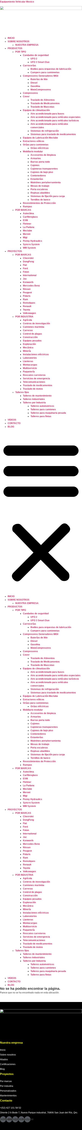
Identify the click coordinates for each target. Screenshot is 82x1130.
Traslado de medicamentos (37, 385)
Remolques (29, 303)
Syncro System (31, 244)
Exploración (29, 344)
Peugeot (27, 292)
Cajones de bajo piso (42, 172)
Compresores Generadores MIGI (40, 76)
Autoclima (28, 213)
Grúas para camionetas (35, 144)
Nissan (27, 289)
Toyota (26, 309)
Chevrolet (28, 258)
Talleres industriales (34, 399)
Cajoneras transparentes (44, 168)
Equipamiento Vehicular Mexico (17, 1)
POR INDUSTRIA (24, 316)
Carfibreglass (30, 217)
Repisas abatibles (40, 192)
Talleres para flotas (41, 416)
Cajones (35, 165)
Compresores (30, 93)
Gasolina (35, 86)
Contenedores (38, 175)
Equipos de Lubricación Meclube (40, 137)
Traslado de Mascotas (42, 106)
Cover (26, 96)
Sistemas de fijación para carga (48, 196)
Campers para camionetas (45, 72)
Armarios (36, 158)
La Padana (28, 227)
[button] (41, 511)
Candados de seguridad (36, 55)
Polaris (27, 296)
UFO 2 (34, 58)
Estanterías (37, 179)
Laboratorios (30, 358)
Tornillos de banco (40, 199)
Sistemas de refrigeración (45, 131)
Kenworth (28, 282)
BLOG (11, 426)
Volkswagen (29, 313)
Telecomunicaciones (34, 382)
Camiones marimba (33, 327)
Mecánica (28, 347)
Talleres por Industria (34, 402)
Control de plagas (32, 333)
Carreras (28, 330)
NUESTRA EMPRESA (27, 45)
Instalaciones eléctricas (36, 354)
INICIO (11, 38)
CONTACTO (14, 423)
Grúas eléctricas (40, 148)
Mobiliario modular (33, 151)
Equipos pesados (32, 340)
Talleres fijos (22, 392)
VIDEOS (12, 419)
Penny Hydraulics (32, 241)
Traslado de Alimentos (43, 100)
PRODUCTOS (15, 48)
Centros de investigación (36, 323)
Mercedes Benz (31, 285)
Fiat (25, 265)
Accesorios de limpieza (43, 155)
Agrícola (27, 320)
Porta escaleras (39, 189)
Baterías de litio (39, 79)
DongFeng (28, 261)
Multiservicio (30, 368)
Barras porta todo (40, 162)
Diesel (34, 82)
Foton (26, 272)
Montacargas (30, 364)
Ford (25, 268)
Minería (27, 351)
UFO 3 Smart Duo (40, 62)
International (29, 275)
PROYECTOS (15, 251)
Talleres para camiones (43, 409)
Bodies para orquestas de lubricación (51, 69)
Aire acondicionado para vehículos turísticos (55, 120)
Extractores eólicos (33, 141)
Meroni (26, 234)
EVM (25, 220)
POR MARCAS (23, 210)
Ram (25, 299)
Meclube (27, 230)
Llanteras (28, 361)
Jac (25, 278)
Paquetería (29, 371)
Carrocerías (29, 65)
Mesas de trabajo (40, 186)
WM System (29, 247)
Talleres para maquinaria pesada (48, 413)
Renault (27, 306)
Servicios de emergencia (36, 378)
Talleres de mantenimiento (37, 395)
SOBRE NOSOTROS (18, 41)
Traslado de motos (33, 388)
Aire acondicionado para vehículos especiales (55, 117)
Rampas (27, 206)
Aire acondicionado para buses (47, 113)
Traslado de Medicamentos (45, 103)
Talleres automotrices (42, 406)
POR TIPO (20, 51)
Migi (25, 237)
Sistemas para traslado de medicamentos (53, 134)
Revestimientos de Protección (39, 203)
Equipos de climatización (36, 110)
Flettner (27, 223)
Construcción (30, 337)
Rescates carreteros (34, 375)
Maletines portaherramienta (46, 182)
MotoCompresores (41, 89)
